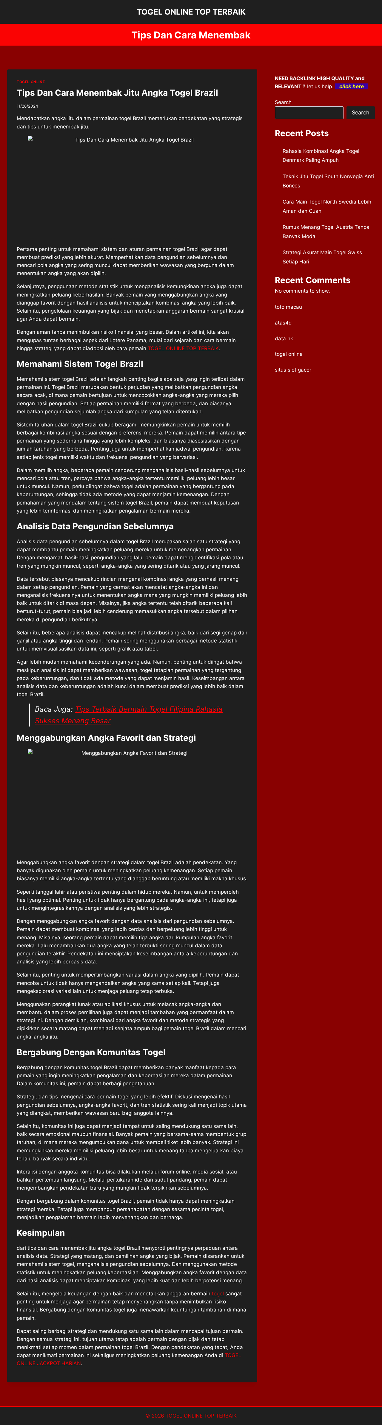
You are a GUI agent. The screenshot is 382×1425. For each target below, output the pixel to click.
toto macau (288, 307)
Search (283, 102)
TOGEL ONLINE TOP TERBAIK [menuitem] (183, 348)
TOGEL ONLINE (31, 82)
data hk (284, 338)
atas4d (283, 323)
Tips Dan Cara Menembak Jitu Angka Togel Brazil (117, 93)
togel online (289, 354)
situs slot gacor (293, 370)
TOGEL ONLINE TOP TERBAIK (201, 1416)
